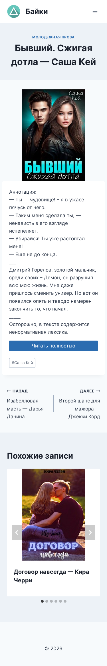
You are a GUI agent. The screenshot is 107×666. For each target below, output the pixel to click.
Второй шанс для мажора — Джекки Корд (79, 404)
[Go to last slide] (17, 532)
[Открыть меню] (95, 11)
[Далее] (90, 532)
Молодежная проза (53, 37)
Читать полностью (53, 346)
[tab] (42, 601)
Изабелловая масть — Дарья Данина (25, 404)
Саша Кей (22, 362)
